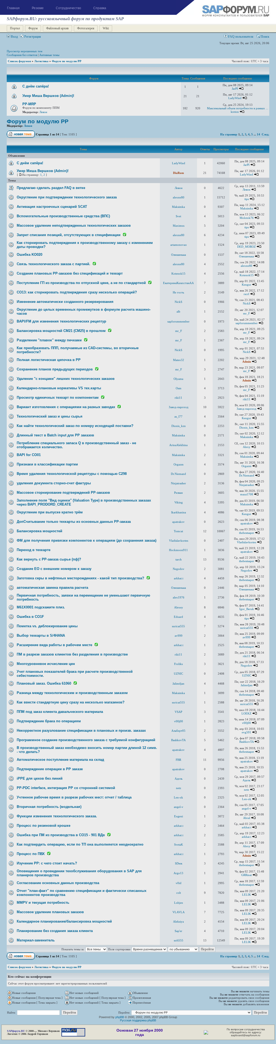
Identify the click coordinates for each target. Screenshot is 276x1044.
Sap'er (178, 931)
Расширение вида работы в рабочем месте (54, 645)
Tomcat (178, 531)
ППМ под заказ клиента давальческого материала (60, 712)
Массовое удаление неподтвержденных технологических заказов (74, 225)
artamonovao (178, 244)
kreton (235, 111)
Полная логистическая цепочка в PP (49, 360)
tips (246, 199)
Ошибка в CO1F (30, 617)
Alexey (178, 607)
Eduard (178, 616)
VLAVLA (178, 912)
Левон (43, 112)
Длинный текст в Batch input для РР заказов (55, 435)
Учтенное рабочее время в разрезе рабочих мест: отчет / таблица (74, 797)
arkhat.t (178, 578)
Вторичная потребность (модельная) (49, 807)
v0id (178, 883)
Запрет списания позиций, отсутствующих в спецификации (68, 235)
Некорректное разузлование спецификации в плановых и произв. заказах (81, 730)
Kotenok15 (178, 273)
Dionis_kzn (178, 426)
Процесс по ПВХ (31, 854)
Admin (246, 361)
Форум (33, 28)
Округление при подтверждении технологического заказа (67, 197)
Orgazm (179, 464)
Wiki (106, 28)
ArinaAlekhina (178, 445)
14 (258, 134)
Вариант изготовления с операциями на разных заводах (66, 407)
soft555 (178, 940)
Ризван (178, 492)
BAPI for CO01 (29, 455)
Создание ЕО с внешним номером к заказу (54, 569)
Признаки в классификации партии (47, 464)
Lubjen (178, 902)
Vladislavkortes (178, 540)
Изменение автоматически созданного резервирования (65, 302)
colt (178, 892)
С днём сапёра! (35, 86)
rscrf (246, 294)
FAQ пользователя (240, 36)
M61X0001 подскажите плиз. (41, 607)
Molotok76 (247, 217)
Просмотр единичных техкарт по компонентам (58, 397)
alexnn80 (178, 197)
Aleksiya (178, 921)
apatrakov (178, 521)
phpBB (119, 1017)
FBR (178, 759)
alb (178, 311)
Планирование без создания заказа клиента (55, 931)
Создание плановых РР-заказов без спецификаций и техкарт (70, 273)
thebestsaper (246, 532)
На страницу (228, 134)
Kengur (246, 284)
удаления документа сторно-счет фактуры (54, 483)
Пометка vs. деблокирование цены (47, 626)
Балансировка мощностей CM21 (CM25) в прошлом (61, 331)
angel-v (178, 806)
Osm (178, 388)
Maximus (178, 225)
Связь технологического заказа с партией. (53, 264)
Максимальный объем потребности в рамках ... (237, 108)
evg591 (246, 732)
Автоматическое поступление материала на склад (60, 760)
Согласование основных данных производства (58, 883)
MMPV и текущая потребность (43, 903)
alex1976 (178, 597)
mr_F (246, 313)
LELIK (246, 894)
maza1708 (246, 494)
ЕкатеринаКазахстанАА (178, 283)
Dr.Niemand (178, 473)
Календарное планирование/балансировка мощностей (64, 921)
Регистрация (32, 36)
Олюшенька (178, 254)
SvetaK (178, 844)
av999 (178, 635)
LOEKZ (246, 713)
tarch (178, 559)
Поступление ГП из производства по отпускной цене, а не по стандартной (81, 283)
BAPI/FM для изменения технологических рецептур (61, 321)
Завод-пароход (178, 407)
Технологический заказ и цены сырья (49, 416)
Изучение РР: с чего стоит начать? (47, 863)
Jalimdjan (178, 683)
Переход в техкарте (33, 550)
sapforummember (178, 321)
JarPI (235, 88)
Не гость (178, 292)
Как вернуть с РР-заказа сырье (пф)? (49, 559)
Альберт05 (178, 730)
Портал (15, 28)
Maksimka (178, 206)
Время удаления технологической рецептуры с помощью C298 (72, 474)
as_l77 (178, 416)
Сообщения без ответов (22, 55)
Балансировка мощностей (39, 531)
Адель (178, 778)
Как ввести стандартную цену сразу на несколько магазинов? (71, 702)
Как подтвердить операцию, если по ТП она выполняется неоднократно (80, 844)
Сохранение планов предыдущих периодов (55, 369)
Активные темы (49, 55)
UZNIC (178, 673)
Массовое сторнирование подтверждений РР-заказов (63, 493)
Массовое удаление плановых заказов (50, 912)
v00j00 (178, 721)
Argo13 (178, 873)
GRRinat (246, 875)
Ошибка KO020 (29, 255)
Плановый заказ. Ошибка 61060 (44, 683)
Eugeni (178, 816)
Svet (178, 216)
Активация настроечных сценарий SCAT (52, 207)
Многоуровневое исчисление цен (46, 664)
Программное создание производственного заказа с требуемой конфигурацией (86, 740)
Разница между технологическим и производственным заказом (72, 693)
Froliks (178, 663)
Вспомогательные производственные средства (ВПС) (63, 216)
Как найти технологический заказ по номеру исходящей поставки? (75, 426)
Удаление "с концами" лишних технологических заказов (66, 379)
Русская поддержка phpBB (138, 1020)
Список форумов (19, 61)
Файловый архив (57, 28)
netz (178, 788)
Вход (14, 36)
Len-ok (178, 797)
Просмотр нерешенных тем (24, 51)
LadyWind (235, 98)
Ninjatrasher (178, 483)
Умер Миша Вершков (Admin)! (48, 96)
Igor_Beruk (246, 609)
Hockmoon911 (178, 550)
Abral (246, 817)
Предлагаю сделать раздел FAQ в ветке (51, 188)
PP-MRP (29, 104)
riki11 (178, 397)
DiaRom (178, 172)
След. (265, 134)
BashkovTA (178, 740)
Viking (178, 502)
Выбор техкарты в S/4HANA (41, 635)
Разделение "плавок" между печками (49, 340)
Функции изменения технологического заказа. (57, 816)
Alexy (246, 447)
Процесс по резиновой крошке (43, 826)
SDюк (178, 863)
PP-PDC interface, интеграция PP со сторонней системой (66, 788)
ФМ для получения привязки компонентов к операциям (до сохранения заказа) (86, 540)
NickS (178, 301)
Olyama (178, 378)
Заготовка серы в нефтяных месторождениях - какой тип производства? (80, 578)
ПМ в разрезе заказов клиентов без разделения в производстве (72, 654)
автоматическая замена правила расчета (52, 588)
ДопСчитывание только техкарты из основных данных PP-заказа (74, 522)
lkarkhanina (178, 512)
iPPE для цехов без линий (40, 778)
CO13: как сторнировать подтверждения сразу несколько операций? (77, 292)
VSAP (178, 711)
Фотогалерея (85, 28)
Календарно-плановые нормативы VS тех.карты (59, 388)
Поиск (264, 36)
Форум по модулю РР (66, 61)
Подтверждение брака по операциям (49, 721)
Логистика (41, 61)
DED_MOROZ (246, 246)
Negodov (178, 568)
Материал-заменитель (36, 940)
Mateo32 (178, 360)
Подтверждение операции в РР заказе (50, 769)
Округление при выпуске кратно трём (50, 512)
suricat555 (178, 626)
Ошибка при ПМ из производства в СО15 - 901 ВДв (61, 835)
